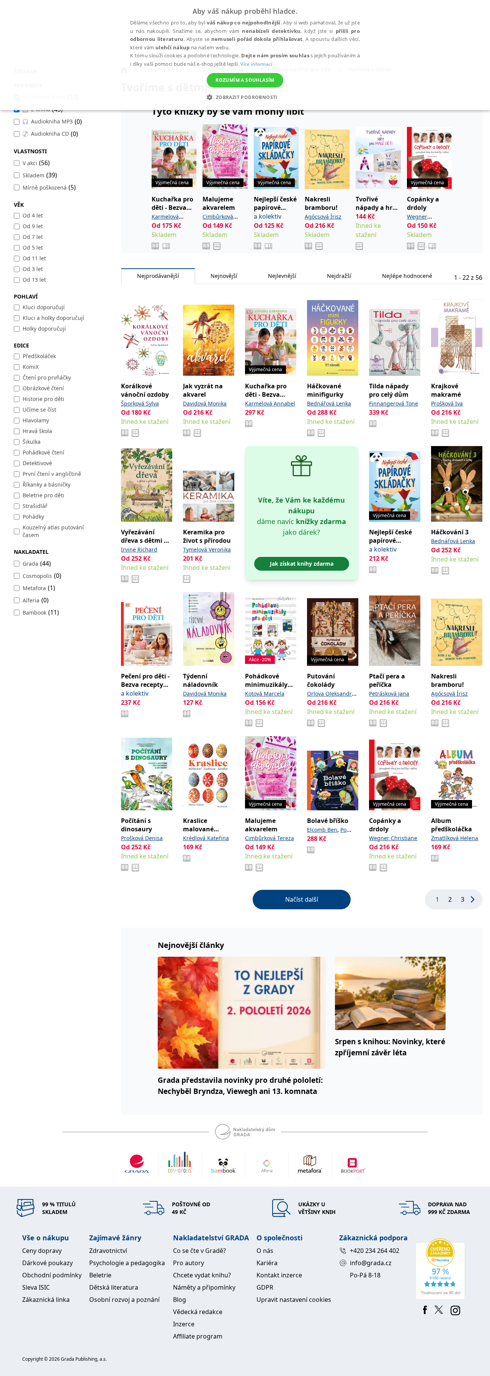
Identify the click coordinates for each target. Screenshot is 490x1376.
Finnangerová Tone (393, 403)
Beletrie (100, 1275)
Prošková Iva (447, 403)
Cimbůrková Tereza (269, 838)
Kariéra (267, 1263)
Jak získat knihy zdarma (301, 563)
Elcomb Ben (322, 829)
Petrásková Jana (389, 693)
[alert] (245, 55)
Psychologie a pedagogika (127, 1263)
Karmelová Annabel (270, 403)
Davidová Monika (205, 403)
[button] (244, 97)
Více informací (256, 64)
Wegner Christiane (393, 838)
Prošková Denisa (142, 838)
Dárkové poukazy (47, 1263)
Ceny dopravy (42, 1250)
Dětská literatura (113, 1287)
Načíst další (301, 899)
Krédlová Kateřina (206, 838)
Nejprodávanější (158, 275)
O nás (264, 1250)
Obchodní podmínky (52, 1275)
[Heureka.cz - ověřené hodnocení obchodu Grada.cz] (441, 1269)
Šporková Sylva (140, 403)
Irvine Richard (139, 549)
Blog (179, 1299)
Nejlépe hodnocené (407, 275)
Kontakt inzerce (279, 1275)
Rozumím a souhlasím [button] (245, 80)
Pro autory (188, 1263)
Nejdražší (339, 275)
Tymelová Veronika (207, 549)
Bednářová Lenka (329, 403)
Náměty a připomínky (204, 1287)
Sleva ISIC (36, 1287)
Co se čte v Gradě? (199, 1250)
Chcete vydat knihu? (202, 1275)
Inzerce (183, 1324)
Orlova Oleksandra (331, 693)
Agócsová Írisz (323, 216)
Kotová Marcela (264, 693)
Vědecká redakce (197, 1312)
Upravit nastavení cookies (293, 1299)
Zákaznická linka (46, 1299)
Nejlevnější (282, 275)
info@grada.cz (371, 1263)
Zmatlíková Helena (454, 838)
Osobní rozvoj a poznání (124, 1299)
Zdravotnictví (108, 1250)
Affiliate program (197, 1336)
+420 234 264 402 (374, 1250)
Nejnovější (224, 275)
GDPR (264, 1287)
